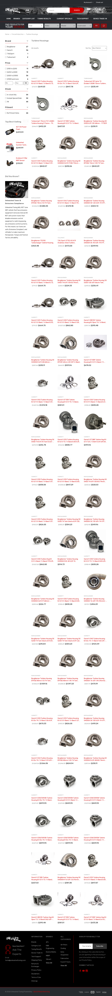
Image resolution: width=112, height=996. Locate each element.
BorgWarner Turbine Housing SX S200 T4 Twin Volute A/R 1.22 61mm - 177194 (69, 640)
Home (8, 19)
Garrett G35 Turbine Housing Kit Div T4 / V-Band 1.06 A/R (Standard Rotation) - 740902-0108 (68, 82)
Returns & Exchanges (35, 965)
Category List (28, 19)
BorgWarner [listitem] (11, 47)
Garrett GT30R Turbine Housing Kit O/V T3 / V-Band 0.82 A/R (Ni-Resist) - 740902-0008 (68, 122)
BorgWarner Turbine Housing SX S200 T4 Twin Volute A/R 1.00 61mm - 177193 (69, 520)
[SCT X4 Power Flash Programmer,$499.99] (9, 132)
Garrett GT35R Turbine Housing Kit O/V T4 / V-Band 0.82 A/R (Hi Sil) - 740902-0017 (68, 401)
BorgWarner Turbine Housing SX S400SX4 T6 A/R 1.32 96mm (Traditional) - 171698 (69, 879)
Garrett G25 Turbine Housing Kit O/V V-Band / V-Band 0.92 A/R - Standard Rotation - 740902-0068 (42, 321)
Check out (99, 2)
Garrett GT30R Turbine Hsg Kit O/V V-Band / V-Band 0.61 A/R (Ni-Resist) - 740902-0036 (95, 918)
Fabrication (65, 958)
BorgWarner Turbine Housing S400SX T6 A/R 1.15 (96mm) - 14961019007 (95, 600)
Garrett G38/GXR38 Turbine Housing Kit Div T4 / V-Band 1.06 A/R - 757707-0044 (68, 839)
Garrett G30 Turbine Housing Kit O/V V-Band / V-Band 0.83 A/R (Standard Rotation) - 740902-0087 (68, 600)
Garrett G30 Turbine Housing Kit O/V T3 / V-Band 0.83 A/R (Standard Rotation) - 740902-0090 (94, 560)
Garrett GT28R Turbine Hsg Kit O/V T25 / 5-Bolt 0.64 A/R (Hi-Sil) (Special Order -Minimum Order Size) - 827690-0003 (95, 441)
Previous (24, 121)
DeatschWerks (51, 952)
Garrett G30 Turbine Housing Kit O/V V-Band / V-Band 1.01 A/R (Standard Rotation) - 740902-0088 (41, 480)
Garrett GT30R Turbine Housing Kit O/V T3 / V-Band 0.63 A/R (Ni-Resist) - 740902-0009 (41, 879)
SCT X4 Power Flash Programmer (21, 128)
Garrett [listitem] (10, 50)
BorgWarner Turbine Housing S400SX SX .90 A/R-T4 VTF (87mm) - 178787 (94, 242)
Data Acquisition (64, 953)
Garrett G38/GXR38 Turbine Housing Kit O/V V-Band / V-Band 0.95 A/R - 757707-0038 (69, 799)
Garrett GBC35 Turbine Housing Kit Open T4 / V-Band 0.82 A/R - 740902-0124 (94, 321)
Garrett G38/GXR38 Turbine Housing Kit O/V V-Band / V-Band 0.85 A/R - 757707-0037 (95, 839)
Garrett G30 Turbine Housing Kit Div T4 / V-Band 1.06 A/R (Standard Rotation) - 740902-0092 (41, 719)
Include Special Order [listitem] (14, 98)
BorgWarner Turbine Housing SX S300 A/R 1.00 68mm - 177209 (95, 122)
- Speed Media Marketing (41, 992)
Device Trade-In (100, 19)
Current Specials (64, 19)
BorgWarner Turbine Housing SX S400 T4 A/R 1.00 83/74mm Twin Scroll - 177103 (95, 480)
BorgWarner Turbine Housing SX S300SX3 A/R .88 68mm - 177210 (42, 361)
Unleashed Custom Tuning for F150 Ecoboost (21, 144)
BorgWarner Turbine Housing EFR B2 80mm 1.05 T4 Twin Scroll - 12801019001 (68, 759)
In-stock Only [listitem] (12, 95)
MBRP (48, 956)
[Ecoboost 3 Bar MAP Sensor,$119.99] (9, 163)
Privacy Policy (36, 970)
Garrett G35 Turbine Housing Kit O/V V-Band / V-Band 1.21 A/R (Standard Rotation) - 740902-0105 (68, 719)
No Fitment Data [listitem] (13, 113)
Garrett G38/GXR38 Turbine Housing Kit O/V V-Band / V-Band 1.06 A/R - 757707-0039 (95, 799)
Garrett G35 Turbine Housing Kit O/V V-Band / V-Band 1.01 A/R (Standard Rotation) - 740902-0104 (41, 520)
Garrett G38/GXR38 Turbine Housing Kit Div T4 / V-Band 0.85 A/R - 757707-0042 (41, 799)
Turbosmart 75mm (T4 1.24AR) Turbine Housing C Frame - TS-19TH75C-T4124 (42, 122)
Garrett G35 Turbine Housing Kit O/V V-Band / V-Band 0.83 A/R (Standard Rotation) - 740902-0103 (95, 879)
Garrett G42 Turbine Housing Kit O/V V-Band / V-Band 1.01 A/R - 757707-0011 (41, 401)
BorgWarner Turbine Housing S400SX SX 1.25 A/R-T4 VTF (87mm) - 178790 (94, 202)
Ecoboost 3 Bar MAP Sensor (21, 159)
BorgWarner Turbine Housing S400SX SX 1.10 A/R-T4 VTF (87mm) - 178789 (94, 520)
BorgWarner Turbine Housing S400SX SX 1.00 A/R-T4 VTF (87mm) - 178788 (94, 719)
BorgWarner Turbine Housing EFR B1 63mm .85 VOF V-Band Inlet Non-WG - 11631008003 (69, 361)
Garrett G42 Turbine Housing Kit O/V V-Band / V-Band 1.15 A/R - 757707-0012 (68, 202)
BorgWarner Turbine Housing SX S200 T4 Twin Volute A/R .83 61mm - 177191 (42, 640)
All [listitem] (8, 102)
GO (26, 83)
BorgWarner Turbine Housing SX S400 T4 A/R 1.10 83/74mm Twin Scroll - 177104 (69, 281)
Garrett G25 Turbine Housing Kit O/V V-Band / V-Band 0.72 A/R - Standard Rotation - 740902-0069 (42, 281)
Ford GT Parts (65, 962)
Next (27, 121)
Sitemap (34, 981)
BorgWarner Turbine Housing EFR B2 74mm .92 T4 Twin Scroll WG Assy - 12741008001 (42, 202)
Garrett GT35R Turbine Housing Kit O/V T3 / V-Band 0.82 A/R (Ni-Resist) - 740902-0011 (68, 918)
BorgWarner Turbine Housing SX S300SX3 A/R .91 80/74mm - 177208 (69, 162)
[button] (88, 10)
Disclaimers (35, 974)
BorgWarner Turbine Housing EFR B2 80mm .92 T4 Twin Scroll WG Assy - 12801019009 (42, 680)
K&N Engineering (50, 947)
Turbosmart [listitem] (11, 57)
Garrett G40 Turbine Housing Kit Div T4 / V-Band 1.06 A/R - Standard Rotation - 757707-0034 (95, 640)
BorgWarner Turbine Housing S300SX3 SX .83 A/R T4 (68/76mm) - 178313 (68, 560)
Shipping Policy (36, 960)
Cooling (63, 948)
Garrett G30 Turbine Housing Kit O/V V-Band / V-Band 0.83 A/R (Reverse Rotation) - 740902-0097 (68, 480)
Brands (16, 19)
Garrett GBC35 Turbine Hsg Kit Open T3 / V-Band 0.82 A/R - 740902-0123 (42, 918)
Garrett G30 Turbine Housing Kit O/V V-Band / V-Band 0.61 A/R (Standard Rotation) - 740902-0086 (94, 401)
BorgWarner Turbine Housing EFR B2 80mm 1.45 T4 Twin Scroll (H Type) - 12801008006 (69, 680)
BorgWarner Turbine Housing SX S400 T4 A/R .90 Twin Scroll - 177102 (42, 441)
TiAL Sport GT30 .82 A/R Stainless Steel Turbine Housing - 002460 (67, 242)
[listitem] (16, 68)
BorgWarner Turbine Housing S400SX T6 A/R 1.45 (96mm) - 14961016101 (95, 680)
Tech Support (83, 19)
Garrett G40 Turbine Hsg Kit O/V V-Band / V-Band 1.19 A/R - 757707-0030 (42, 560)
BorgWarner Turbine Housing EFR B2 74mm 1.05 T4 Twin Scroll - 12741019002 (94, 162)
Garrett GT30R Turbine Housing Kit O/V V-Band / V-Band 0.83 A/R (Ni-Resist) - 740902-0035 (94, 361)
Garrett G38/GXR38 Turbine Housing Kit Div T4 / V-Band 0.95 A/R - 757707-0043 (41, 839)
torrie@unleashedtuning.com (15, 960)
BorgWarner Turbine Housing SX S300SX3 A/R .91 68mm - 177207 (42, 600)
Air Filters (64, 945)
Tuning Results (44, 19)
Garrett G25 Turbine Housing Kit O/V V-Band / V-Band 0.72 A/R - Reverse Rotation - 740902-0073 (42, 82)
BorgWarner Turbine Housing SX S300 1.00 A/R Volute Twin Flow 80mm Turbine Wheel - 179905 (95, 281)
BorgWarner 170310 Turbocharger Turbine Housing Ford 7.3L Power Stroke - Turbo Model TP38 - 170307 (42, 242)
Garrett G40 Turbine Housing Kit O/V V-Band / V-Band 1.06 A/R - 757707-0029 (68, 321)
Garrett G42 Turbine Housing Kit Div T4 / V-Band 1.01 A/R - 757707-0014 (42, 759)
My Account (88, 2)
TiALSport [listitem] (10, 54)
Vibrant (48, 959)
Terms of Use (36, 977)
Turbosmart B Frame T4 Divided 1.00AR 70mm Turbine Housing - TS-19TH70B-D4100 (95, 82)
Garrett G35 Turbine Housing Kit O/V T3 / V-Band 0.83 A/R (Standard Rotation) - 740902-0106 (68, 441)
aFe (47, 942)
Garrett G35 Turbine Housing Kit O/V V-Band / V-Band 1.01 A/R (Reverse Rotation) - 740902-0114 (41, 162)
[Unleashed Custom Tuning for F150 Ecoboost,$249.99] (9, 147)
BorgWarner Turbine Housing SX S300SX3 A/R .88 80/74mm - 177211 (95, 759)
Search (77, 10)
